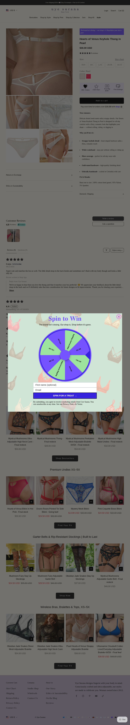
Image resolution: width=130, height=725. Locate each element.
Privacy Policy (69, 404)
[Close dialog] (119, 316)
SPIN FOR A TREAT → (65, 395)
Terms (79, 404)
